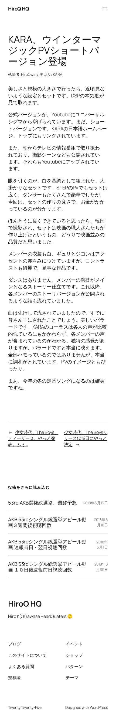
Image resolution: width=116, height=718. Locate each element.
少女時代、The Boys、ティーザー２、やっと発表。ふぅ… (33, 438)
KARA (57, 74)
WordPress (99, 707)
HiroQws (28, 74)
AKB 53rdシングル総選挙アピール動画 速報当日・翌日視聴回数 (47, 544)
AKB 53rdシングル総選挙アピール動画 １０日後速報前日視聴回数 (47, 566)
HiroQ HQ (18, 8)
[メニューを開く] (104, 9)
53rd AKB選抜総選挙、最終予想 (42, 503)
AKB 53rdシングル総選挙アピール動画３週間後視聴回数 (47, 522)
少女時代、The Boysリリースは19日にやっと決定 (85, 438)
